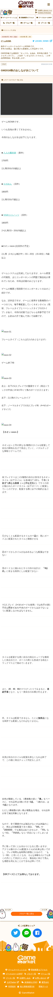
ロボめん (7, 184)
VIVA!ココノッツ (11, 215)
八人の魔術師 (9, 153)
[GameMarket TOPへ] (26, 959)
